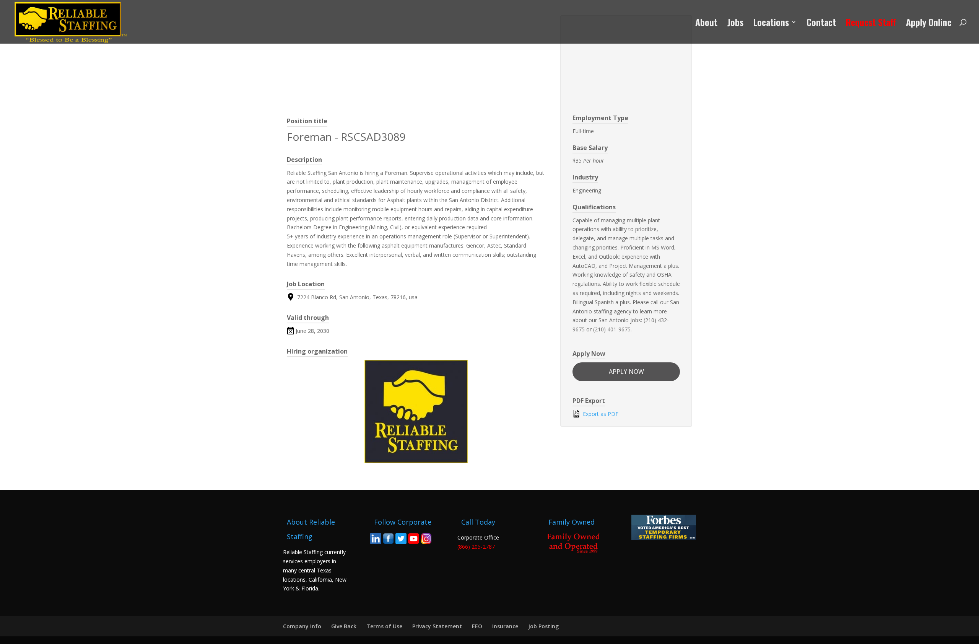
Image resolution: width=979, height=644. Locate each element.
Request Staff (871, 24)
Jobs (735, 24)
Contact (821, 24)
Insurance (505, 626)
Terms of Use (384, 626)
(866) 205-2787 (476, 546)
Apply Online (928, 24)
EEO (477, 626)
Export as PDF (599, 413)
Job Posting (543, 626)
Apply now (626, 371)
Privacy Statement (437, 626)
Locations (771, 24)
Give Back (343, 626)
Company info (302, 626)
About (706, 24)
